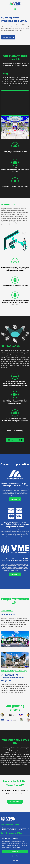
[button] (15, 9)
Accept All (15, 851)
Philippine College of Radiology (14, 671)
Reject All (15, 860)
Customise (15, 856)
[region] (15, 850)
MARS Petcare (7, 611)
